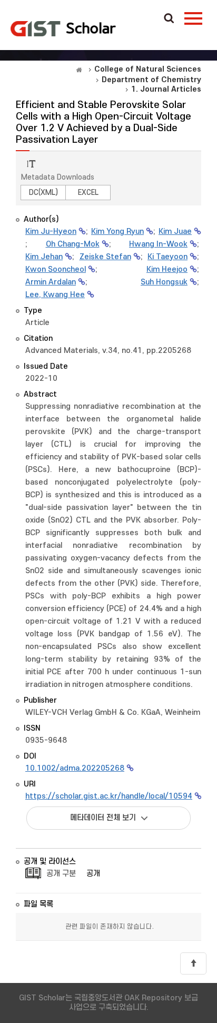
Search (169, 19)
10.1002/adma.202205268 (74, 768)
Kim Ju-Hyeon (50, 231)
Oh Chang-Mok (73, 244)
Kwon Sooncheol (55, 269)
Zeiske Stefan (105, 256)
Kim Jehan (44, 256)
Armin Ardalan (50, 282)
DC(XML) (43, 192)
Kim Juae (175, 231)
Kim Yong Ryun (117, 231)
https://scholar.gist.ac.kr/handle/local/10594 (108, 796)
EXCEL (88, 192)
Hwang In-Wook (158, 244)
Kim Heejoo (167, 269)
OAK (63, 28)
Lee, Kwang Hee (55, 294)
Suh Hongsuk (164, 282)
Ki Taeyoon (167, 256)
